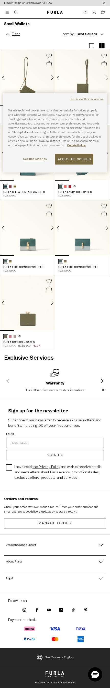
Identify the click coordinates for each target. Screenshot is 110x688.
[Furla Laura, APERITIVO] (65, 186)
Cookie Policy (76, 145)
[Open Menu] (7, 12)
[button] (91, 45)
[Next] (52, 78)
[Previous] (3, 78)
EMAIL (10, 434)
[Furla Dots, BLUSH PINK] (10, 336)
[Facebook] (36, 610)
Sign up (55, 455)
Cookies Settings (35, 159)
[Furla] (54, 12)
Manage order (55, 523)
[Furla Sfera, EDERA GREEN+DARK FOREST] (5, 186)
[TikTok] (73, 610)
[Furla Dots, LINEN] (15, 336)
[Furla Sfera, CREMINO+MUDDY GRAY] (15, 186)
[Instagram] (24, 610)
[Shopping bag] (103, 12)
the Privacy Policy (46, 467)
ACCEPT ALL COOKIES (74, 159)
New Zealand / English (59, 657)
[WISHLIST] (85, 12)
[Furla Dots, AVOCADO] (5, 336)
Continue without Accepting (87, 98)
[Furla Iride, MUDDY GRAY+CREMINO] (10, 261)
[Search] (16, 12)
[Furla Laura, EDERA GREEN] (60, 186)
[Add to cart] (49, 64)
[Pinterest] (86, 610)
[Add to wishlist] (49, 56)
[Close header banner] (104, 3)
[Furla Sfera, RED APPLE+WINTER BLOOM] (10, 186)
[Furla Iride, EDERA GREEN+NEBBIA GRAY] (5, 261)
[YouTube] (49, 610)
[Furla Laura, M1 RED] (70, 186)
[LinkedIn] (61, 610)
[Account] (94, 12)
